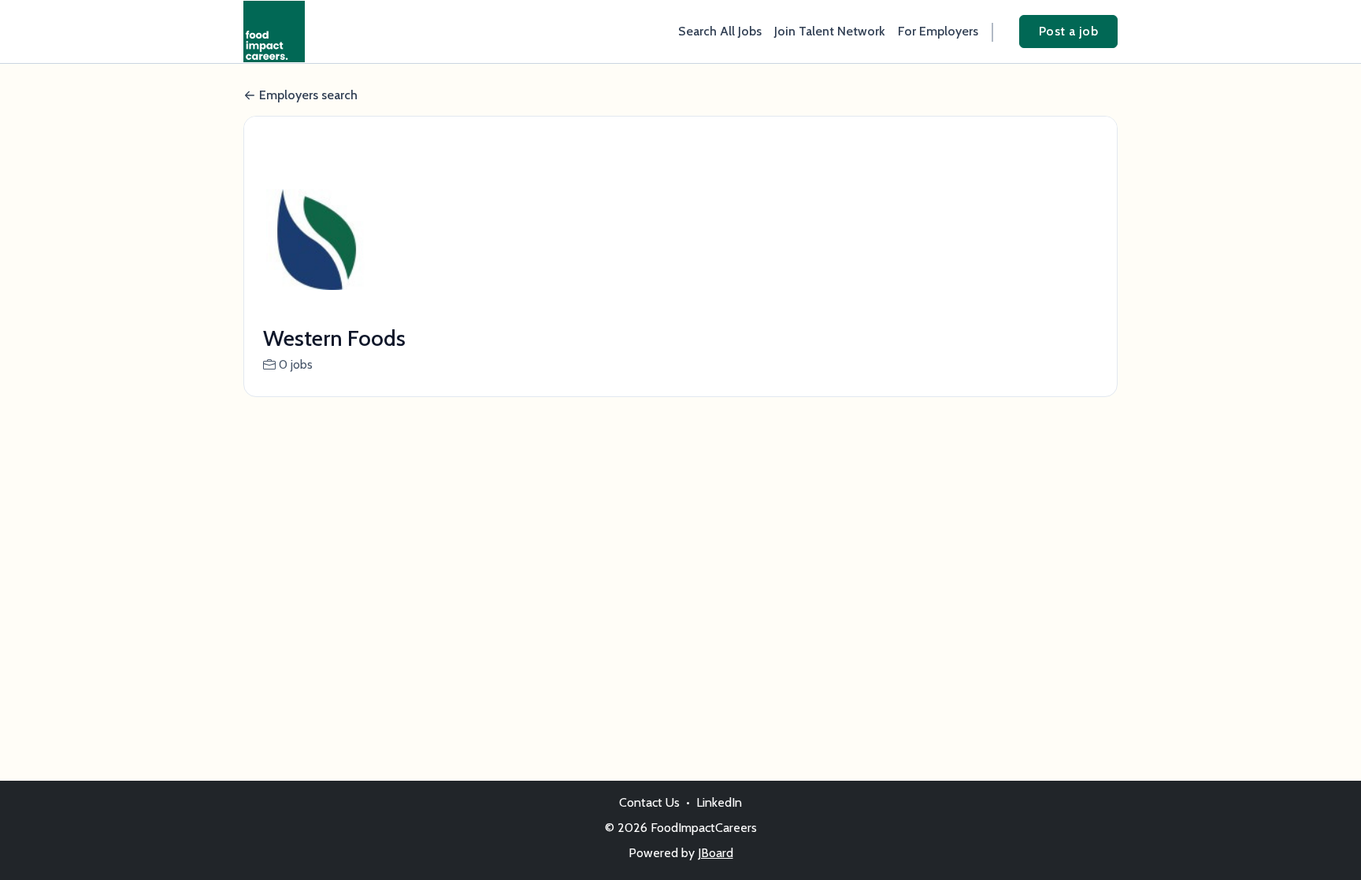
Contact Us (649, 802)
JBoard (715, 852)
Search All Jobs (720, 31)
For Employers (938, 31)
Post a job (1068, 31)
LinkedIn (719, 802)
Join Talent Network (829, 31)
